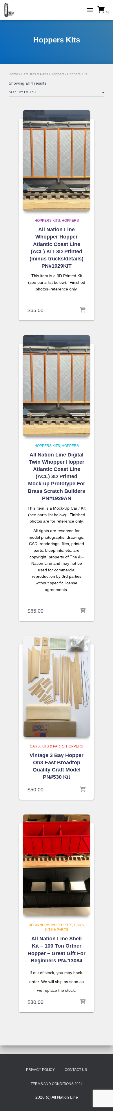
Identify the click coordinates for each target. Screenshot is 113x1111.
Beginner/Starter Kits (50, 925)
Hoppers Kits (47, 221)
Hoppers (57, 74)
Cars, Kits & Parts (34, 74)
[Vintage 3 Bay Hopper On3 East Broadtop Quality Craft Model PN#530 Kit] (56, 686)
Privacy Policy (40, 1070)
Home (13, 74)
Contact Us (76, 1070)
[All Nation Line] (11, 10)
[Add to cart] (82, 310)
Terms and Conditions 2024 (57, 1084)
